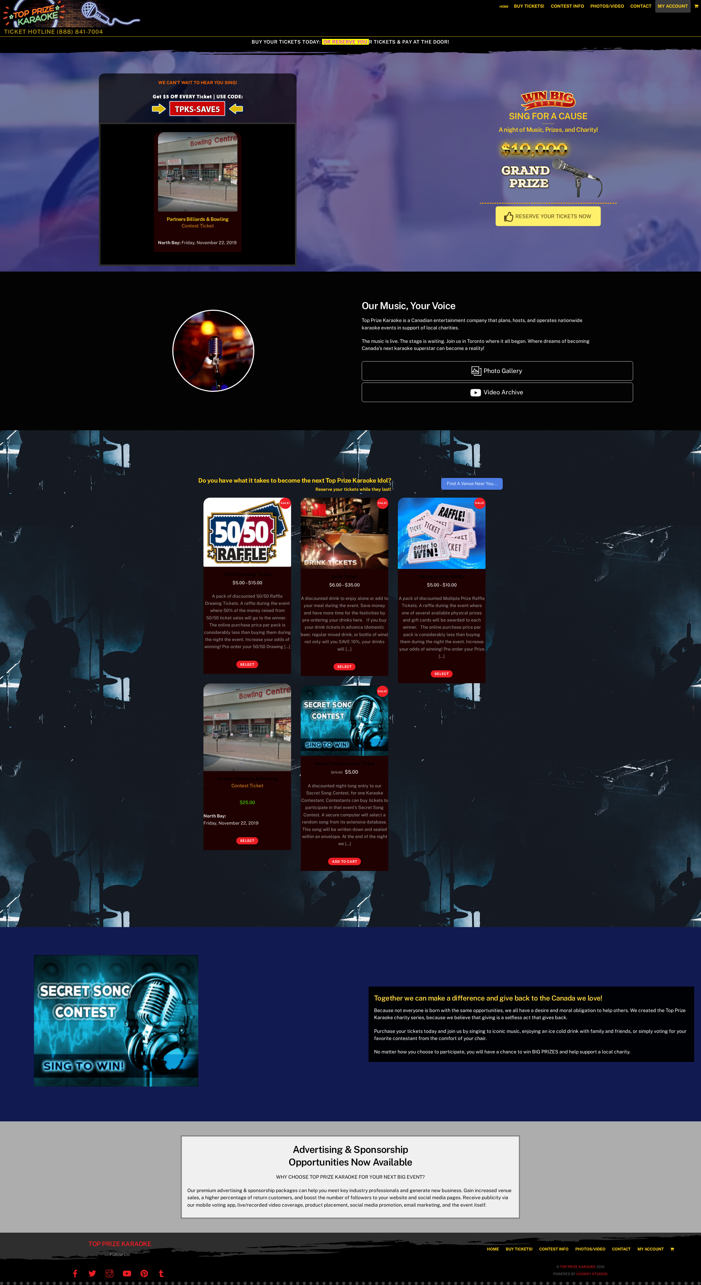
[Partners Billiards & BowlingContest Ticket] (197, 207)
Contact (640, 6)
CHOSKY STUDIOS (592, 1274)
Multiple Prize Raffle (441, 576)
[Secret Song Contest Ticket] (344, 721)
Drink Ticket (344, 576)
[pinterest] (145, 1273)
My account (673, 6)
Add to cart (344, 862)
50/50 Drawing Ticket (247, 574)
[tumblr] (162, 1273)
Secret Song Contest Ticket (344, 763)
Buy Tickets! (529, 6)
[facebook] (76, 1273)
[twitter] (93, 1273)
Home (503, 6)
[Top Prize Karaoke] (88, 24)
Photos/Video (607, 6)
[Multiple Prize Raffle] (441, 533)
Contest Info (567, 6)
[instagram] (110, 1273)
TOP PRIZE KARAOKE (578, 1267)
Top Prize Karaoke (119, 1243)
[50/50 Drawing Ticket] (247, 532)
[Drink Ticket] (344, 533)
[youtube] (127, 1273)
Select (247, 664)
